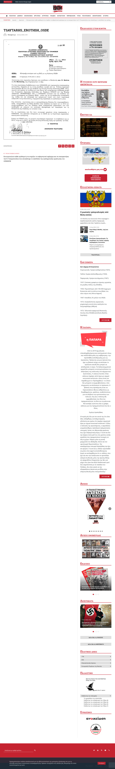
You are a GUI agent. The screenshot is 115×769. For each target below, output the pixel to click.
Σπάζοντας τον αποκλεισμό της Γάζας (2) (96, 704)
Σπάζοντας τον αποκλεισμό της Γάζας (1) (96, 706)
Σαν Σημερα (86, 262)
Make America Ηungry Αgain (23, 2)
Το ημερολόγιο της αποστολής (93, 698)
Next (109, 508)
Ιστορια (105, 16)
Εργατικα (37, 16)
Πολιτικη (12, 16)
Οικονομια (28, 16)
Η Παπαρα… (86, 327)
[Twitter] (94, 750)
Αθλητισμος (97, 16)
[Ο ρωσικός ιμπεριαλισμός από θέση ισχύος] (95, 199)
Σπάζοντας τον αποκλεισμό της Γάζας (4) (96, 700)
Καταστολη (61, 16)
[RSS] (101, 750)
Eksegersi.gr (12, 35)
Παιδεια (53, 16)
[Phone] (109, 750)
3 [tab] (97, 594)
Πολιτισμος (86, 16)
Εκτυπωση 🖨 (105, 320)
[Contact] (105, 750)
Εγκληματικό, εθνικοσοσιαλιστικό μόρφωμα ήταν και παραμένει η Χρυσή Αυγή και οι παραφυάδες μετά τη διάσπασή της (95, 624)
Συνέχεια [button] (101, 763)
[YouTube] (97, 750)
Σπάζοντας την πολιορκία (89, 696)
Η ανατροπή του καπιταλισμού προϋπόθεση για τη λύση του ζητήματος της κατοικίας (96, 587)
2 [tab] (95, 594)
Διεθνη (20, 16)
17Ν (83, 656)
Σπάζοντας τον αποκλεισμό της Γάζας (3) (96, 702)
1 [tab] (93, 594)
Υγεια (79, 16)
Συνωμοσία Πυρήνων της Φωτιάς (92, 666)
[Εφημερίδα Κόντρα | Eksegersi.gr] (57, 8)
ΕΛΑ (83, 660)
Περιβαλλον (71, 16)
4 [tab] (98, 594)
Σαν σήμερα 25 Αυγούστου (89, 267)
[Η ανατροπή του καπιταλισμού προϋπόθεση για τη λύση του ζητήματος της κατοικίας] (95, 579)
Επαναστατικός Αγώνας (89, 663)
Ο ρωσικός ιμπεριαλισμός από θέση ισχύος (94, 213)
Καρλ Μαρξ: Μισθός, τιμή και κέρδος (98, 230)
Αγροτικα (45, 16)
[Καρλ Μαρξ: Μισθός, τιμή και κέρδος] (84, 229)
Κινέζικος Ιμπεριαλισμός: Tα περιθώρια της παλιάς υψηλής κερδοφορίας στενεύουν (99, 243)
